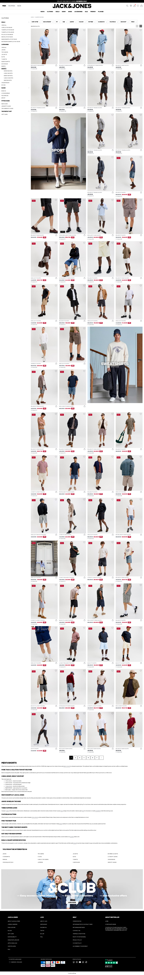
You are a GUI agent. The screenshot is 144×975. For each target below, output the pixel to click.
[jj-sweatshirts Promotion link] (115, 365)
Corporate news (110, 924)
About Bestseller (112, 917)
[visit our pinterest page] (83, 962)
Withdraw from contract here (82, 924)
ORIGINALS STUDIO (8, 862)
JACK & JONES (13, 917)
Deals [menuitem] (57, 11)
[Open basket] (141, 6)
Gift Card (11, 933)
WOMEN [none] (11, 6)
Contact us (76, 930)
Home (32, 17)
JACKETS (75, 853)
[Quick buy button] (56, 65)
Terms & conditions (79, 933)
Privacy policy (77, 940)
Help (74, 917)
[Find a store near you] (131, 6)
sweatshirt (98, 811)
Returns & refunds (79, 927)
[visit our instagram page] (77, 962)
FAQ (9, 949)
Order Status (77, 921)
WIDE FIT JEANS (112, 862)
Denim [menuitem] (64, 11)
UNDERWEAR (111, 859)
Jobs (106, 921)
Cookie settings (72, 973)
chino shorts (35, 817)
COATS (40, 856)
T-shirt (7, 811)
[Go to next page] (101, 758)
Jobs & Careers (12, 924)
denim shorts (67, 766)
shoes (74, 843)
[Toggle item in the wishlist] (55, 30)
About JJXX (43, 921)
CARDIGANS (76, 862)
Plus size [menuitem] (100, 11)
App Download (12, 943)
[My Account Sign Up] (72, 889)
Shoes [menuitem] (70, 11)
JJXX (42, 917)
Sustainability (12, 937)
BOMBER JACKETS (113, 853)
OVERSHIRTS (6, 856)
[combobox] (36, 22)
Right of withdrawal (79, 937)
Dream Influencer (13, 940)
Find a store (11, 927)
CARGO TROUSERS (43, 859)
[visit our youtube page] (80, 962)
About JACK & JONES (14, 921)
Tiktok (42, 930)
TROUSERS (41, 853)
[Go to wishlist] (138, 6)
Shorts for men (39, 17)
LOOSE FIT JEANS (112, 856)
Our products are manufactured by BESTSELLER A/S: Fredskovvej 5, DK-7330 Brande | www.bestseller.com (116, 929)
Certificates (12, 946)
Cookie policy (77, 943)
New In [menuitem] (42, 11)
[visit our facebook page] (74, 962)
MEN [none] (4, 6)
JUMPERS (40, 862)
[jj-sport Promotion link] (58, 151)
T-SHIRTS (75, 859)
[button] (44, 46)
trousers (72, 836)
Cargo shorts (8, 786)
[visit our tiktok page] (86, 962)
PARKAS (5, 859)
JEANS (4, 853)
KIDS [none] (19, 6)
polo (62, 811)
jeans (60, 823)
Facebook (43, 927)
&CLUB (10, 930)
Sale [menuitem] (86, 11)
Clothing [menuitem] (50, 11)
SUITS (74, 856)
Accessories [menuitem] (78, 11)
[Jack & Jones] (72, 7)
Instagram (43, 924)
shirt (83, 811)
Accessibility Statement (80, 946)
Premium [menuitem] (93, 11)
